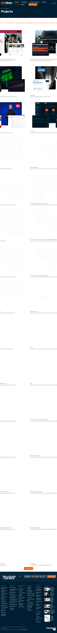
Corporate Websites (29, 588)
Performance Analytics (12, 609)
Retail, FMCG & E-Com (39, 602)
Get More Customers (34, 2)
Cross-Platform (30, 602)
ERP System (3, 599)
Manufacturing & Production (32, 22)
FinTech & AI (38, 587)
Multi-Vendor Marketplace (3, 615)
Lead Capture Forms (21, 601)
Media (37, 620)
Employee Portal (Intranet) (4, 594)
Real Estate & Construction (38, 590)
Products (17, 2)
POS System (3, 612)
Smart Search (12, 594)
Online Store (3, 608)
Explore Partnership (45, 624)
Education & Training (38, 605)
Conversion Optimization (21, 604)
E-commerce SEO (22, 592)
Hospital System (4, 603)
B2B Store (3, 610)
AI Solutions (24, 2)
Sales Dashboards (13, 604)
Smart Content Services (21, 598)
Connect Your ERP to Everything (13, 597)
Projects (16, 4)
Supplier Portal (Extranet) (4, 591)
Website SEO (21, 589)
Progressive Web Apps (30, 600)
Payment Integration (13, 599)
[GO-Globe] (7, 3)
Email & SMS (12, 602)
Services (44, 2)
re (4, 22)
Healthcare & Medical (38, 608)
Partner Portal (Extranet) (3, 597)
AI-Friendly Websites (21, 595)
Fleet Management (4, 607)
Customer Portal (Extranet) (4, 588)
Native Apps (29, 597)
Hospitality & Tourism (20, 22)
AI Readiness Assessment (29, 606)
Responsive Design (31, 593)
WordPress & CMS (30, 595)
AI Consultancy (12, 592)
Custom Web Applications (29, 591)
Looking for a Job (44, 628)
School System (4, 605)
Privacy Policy (24, 629)
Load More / (28, 568)
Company (22, 4)
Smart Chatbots (13, 587)
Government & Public (10, 22)
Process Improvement (29, 609)
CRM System (3, 601)
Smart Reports (12, 606)
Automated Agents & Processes (13, 590)
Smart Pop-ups (21, 606)
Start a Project (33, 4)
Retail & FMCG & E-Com (43, 22)
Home (2, 8)
